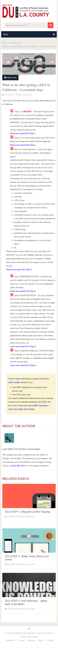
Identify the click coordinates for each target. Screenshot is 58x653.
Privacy (21, 640)
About (40, 640)
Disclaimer (10, 640)
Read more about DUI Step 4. (23, 291)
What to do (11, 77)
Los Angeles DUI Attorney (15, 633)
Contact (50, 640)
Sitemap (31, 640)
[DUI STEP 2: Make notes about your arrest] (29, 540)
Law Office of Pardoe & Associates (18, 95)
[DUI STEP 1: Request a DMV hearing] (29, 496)
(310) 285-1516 (18, 466)
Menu (5, 34)
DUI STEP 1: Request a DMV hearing (27, 511)
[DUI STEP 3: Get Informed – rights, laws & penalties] (29, 585)
